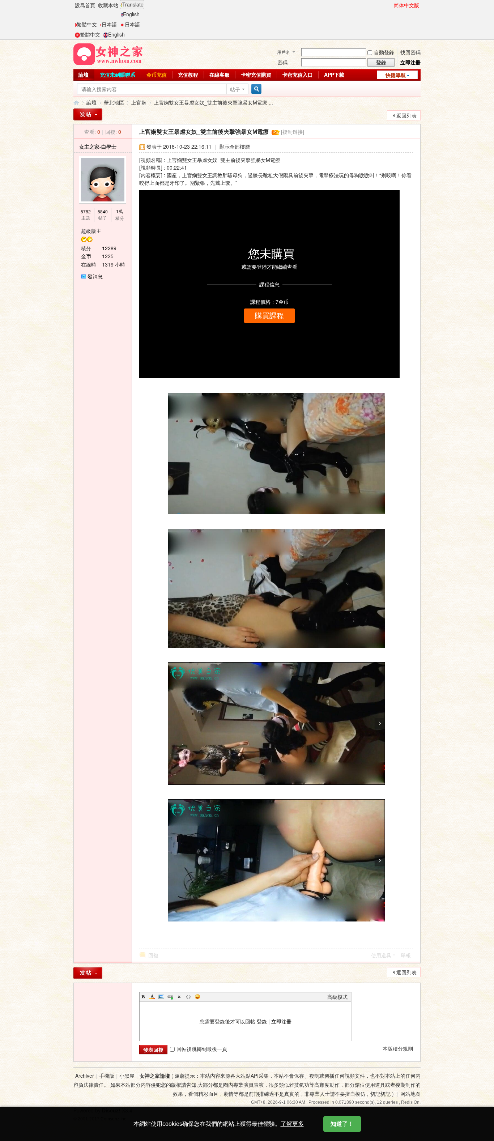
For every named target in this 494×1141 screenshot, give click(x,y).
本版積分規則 (398, 1048)
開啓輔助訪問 (390, 5)
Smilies (197, 996)
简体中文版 (406, 5)
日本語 (109, 24)
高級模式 (337, 996)
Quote (179, 996)
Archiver (84, 1075)
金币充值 (156, 74)
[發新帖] (87, 114)
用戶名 (283, 52)
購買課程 (269, 316)
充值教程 (188, 74)
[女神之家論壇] (108, 53)
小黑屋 (127, 1075)
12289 (109, 248)
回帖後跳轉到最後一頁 (201, 1048)
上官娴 (138, 102)
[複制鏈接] (292, 131)
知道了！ (342, 1124)
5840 (103, 211)
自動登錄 (384, 52)
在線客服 (219, 74)
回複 (153, 955)
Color (152, 996)
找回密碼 (410, 52)
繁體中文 (87, 24)
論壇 (83, 74)
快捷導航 (396, 74)
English (131, 14)
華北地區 (114, 102)
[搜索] (255, 89)
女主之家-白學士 (97, 146)
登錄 (262, 1021)
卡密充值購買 (256, 74)
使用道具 (381, 955)
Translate (133, 4)
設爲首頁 (85, 5)
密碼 (282, 62)
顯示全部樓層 (235, 146)
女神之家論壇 (76, 102)
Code (188, 996)
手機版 (106, 1075)
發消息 (95, 276)
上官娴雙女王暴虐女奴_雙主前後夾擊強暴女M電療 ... (213, 102)
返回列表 (406, 115)
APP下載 (334, 74)
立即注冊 (410, 62)
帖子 (235, 89)
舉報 (406, 955)
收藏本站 (108, 5)
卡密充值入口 (297, 74)
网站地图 (410, 1093)
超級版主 (91, 230)
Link (170, 996)
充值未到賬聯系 (117, 74)
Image (161, 996)
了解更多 (292, 1124)
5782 (86, 211)
